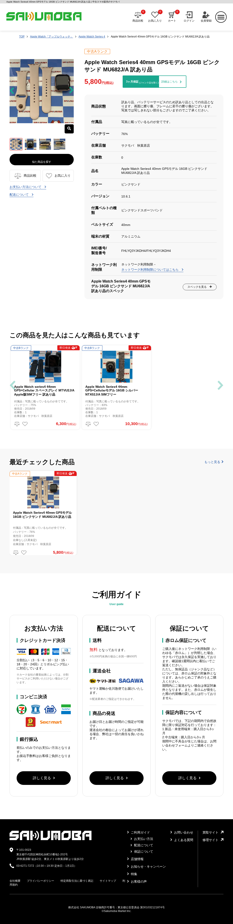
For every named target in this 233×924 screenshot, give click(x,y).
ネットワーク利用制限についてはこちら (150, 269)
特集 (133, 874)
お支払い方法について (26, 187)
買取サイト (210, 832)
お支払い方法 (143, 839)
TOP (22, 36)
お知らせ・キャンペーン (148, 866)
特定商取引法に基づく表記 (77, 880)
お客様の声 (138, 881)
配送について (20, 194)
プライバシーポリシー (40, 880)
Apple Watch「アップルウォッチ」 (51, 36)
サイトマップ (108, 880)
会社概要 (15, 880)
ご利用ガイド (140, 832)
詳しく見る (42, 778)
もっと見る (212, 462)
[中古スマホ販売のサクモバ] (50, 839)
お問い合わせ (183, 832)
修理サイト (210, 840)
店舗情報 (137, 859)
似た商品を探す (41, 161)
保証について (143, 851)
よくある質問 (183, 840)
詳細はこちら (169, 81)
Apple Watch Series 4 (92, 36)
